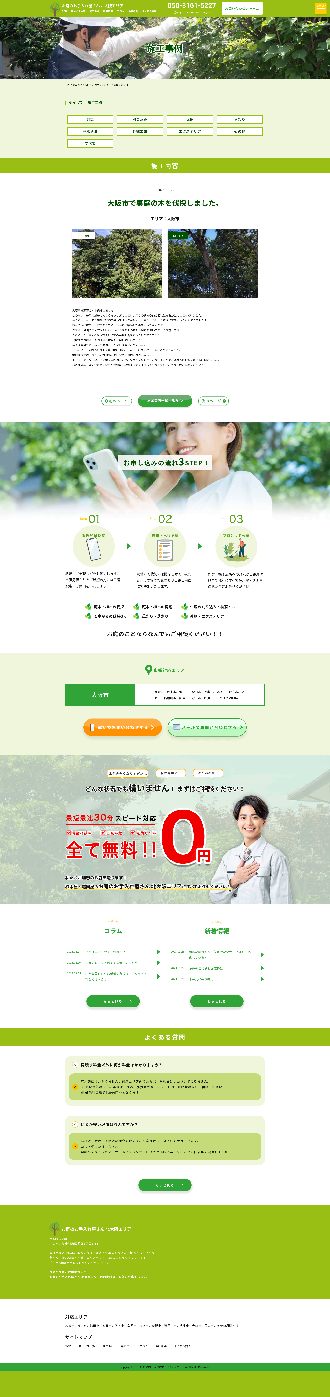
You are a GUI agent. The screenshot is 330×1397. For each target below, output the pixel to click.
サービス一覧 (78, 11)
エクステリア (190, 131)
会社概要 (133, 11)
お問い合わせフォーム (242, 8)
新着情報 (108, 11)
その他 (239, 131)
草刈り (239, 119)
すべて (90, 143)
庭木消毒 (90, 131)
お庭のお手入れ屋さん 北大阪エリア (92, 5)
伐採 (190, 119)
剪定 (90, 119)
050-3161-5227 (192, 6)
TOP (64, 11)
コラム (120, 11)
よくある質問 (149, 11)
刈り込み (140, 119)
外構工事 (140, 131)
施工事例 (94, 11)
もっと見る (113, 1001)
